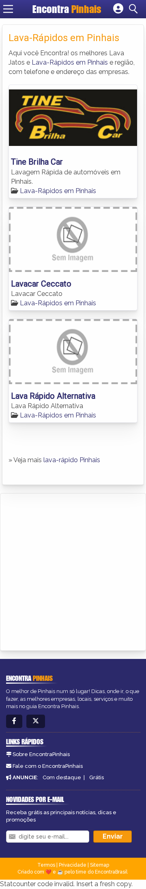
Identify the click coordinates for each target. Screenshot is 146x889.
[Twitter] (35, 721)
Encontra (66, 9)
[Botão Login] (118, 9)
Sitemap (99, 865)
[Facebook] (14, 721)
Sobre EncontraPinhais (41, 754)
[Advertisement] (73, 571)
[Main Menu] (8, 9)
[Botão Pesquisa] (135, 9)
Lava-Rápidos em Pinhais (70, 62)
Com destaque (62, 777)
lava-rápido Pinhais (71, 460)
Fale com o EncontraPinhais (48, 766)
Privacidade (72, 865)
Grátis (96, 777)
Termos (46, 865)
